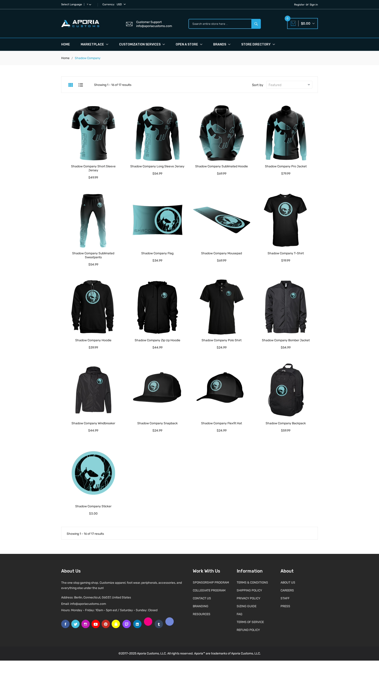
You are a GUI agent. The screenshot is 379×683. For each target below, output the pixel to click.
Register (299, 4)
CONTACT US (202, 598)
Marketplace (93, 44)
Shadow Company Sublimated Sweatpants (93, 255)
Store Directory (256, 44)
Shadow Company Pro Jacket (286, 166)
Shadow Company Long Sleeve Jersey (157, 166)
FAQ (239, 614)
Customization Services (140, 44)
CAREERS (287, 590)
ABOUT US (288, 582)
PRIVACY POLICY (248, 598)
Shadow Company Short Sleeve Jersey (93, 168)
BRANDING (200, 606)
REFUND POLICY (248, 630)
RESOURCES (201, 614)
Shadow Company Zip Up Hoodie (157, 340)
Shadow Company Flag (157, 253)
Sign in (314, 4)
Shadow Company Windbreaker (93, 423)
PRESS (285, 606)
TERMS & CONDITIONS (252, 582)
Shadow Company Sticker (93, 506)
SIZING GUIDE (246, 606)
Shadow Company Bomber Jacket (286, 340)
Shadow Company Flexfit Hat (221, 423)
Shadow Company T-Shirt (286, 253)
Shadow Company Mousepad (221, 253)
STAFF (285, 598)
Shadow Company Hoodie (93, 340)
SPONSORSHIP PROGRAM (211, 582)
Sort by (257, 85)
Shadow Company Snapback (157, 423)
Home (65, 44)
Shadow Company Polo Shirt (221, 340)
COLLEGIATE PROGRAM (209, 590)
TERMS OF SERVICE (250, 622)
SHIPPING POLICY (249, 590)
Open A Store (187, 44)
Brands (220, 44)
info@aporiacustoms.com (88, 604)
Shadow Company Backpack (286, 423)
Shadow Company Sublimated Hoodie (221, 166)
